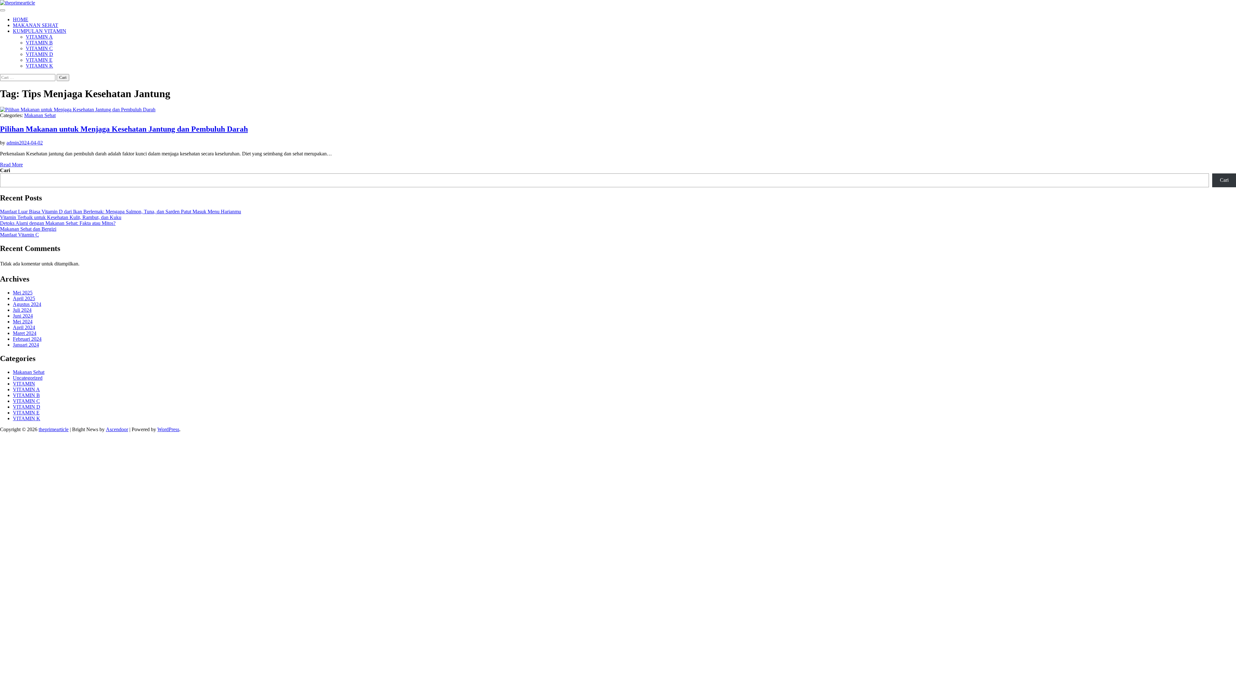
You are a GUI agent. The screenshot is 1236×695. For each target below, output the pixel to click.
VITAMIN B (39, 42)
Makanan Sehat (40, 115)
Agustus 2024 (27, 304)
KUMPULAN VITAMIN (39, 31)
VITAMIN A (39, 37)
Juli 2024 (22, 310)
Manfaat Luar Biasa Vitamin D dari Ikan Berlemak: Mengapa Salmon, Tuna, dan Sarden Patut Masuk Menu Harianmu (120, 211)
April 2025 (24, 298)
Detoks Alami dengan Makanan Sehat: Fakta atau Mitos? (58, 223)
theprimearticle (54, 429)
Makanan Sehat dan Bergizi (28, 229)
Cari (5, 170)
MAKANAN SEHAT (35, 25)
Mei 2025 (23, 292)
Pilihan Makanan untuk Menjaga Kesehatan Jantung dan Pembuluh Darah (124, 129)
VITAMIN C (39, 48)
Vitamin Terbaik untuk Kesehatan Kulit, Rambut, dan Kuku (60, 217)
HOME (20, 19)
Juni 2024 (23, 316)
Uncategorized (27, 378)
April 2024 (24, 327)
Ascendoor (117, 429)
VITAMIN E (39, 60)
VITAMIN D (39, 54)
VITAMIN (24, 383)
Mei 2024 (23, 321)
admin (12, 142)
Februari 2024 (27, 339)
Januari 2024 (26, 345)
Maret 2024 (24, 333)
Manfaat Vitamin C (19, 234)
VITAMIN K (39, 66)
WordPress (168, 429)
